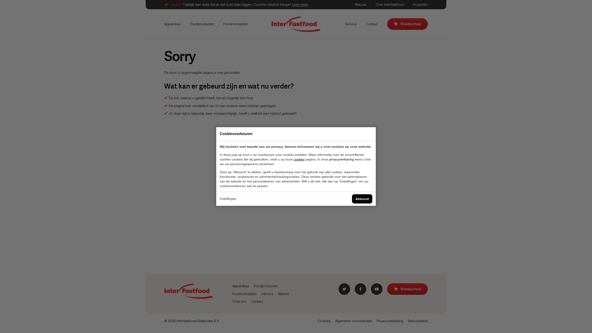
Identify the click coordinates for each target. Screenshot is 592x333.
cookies (299, 159)
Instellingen (228, 198)
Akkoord (362, 199)
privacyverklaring (341, 159)
